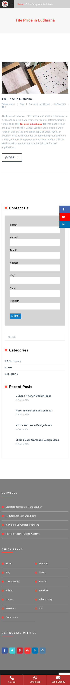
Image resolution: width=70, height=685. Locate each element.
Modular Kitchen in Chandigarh (21, 516)
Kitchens (11, 374)
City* (12, 275)
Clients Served (12, 581)
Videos (9, 590)
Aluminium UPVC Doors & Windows (22, 525)
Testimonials (12, 617)
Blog (22, 104)
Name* (13, 224)
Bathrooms (13, 361)
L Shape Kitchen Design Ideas (33, 396)
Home (20, 4)
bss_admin (9, 104)
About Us (43, 563)
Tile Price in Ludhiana (35, 20)
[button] (64, 209)
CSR (41, 608)
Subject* (14, 301)
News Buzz (11, 608)
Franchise (43, 590)
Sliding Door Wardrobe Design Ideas (37, 440)
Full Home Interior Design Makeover (23, 534)
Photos (42, 581)
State (13, 288)
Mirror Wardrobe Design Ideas (33, 425)
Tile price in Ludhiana (31, 124)
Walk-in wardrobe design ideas (34, 410)
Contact (9, 599)
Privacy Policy (45, 599)
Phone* (14, 237)
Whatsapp (35, 681)
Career (42, 572)
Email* (13, 250)
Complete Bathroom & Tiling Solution (24, 507)
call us (11, 681)
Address (14, 262)
